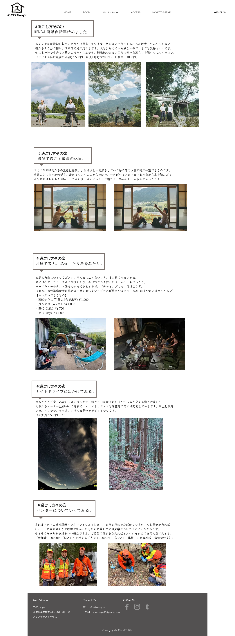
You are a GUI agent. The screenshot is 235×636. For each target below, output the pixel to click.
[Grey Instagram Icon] (137, 607)
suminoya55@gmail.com (106, 612)
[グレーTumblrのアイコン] (147, 607)
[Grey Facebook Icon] (127, 607)
